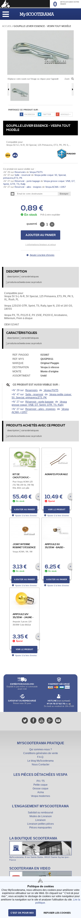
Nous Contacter (40, 764)
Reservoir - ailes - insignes (28, 187)
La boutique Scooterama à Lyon (40, 849)
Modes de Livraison (40, 816)
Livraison (40, 820)
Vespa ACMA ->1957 (55, 187)
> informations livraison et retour (40, 244)
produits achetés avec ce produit (24, 282)
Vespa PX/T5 (36, 172)
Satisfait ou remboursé (40, 812)
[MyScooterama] (37, 15)
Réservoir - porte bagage (27, 181)
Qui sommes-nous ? (40, 749)
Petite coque (40, 784)
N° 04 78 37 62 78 (56, 703)
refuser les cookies (57, 913)
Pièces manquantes (40, 827)
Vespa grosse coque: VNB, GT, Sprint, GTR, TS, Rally (39, 403)
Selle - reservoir (23, 175)
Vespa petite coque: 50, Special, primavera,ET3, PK (42, 396)
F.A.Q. (40, 757)
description (13, 276)
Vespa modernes (40, 796)
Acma (40, 792)
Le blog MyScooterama (40, 760)
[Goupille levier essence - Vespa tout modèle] (40, 31)
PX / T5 (41, 781)
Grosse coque (40, 788)
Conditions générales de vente (40, 753)
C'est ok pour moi (22, 913)
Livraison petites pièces (40, 823)
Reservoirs (20, 172)
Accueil (7, 26)
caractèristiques (30, 276)
